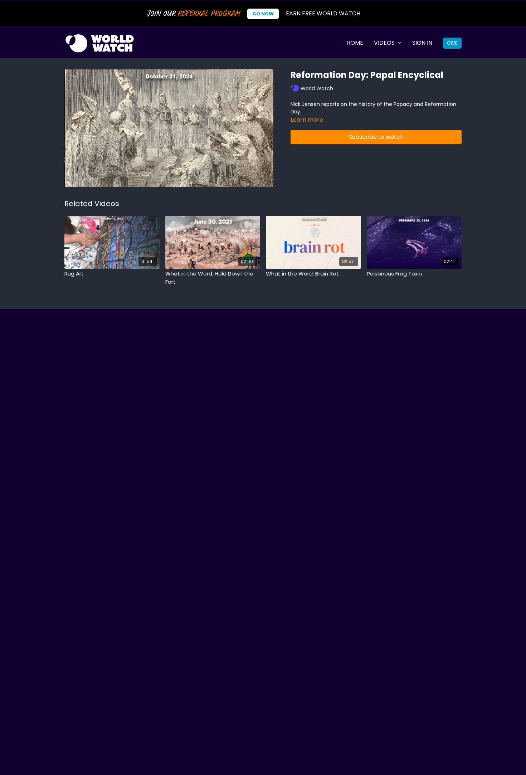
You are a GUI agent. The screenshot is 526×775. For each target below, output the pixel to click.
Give (452, 43)
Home (354, 43)
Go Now (263, 13)
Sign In (422, 43)
